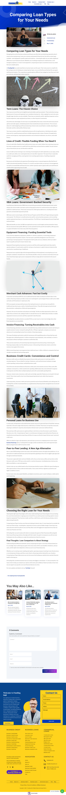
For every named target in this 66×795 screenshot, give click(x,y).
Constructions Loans (48, 745)
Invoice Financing (29, 745)
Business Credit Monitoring (13, 742)
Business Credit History (12, 747)
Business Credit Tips (11, 749)
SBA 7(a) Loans (47, 738)
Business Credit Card (30, 747)
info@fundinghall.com (52, 763)
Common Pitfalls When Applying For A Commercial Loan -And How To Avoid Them (33, 603)
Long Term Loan (29, 735)
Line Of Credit (28, 737)
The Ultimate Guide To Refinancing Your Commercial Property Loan (51, 603)
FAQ (45, 3)
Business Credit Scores (12, 737)
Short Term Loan (29, 733)
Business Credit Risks (11, 744)
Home (29, 2)
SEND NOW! (51, 721)
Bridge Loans (47, 742)
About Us (34, 2)
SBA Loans (27, 740)
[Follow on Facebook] (8, 767)
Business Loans (50, 2)
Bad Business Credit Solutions (14, 745)
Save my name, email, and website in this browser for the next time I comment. (27, 667)
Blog (48, 3)
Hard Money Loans (48, 743)
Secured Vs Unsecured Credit (14, 738)
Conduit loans (47, 747)
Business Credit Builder (12, 733)
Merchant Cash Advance (31, 738)
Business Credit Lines (11, 740)
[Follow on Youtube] (13, 767)
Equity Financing (47, 749)
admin (54, 34)
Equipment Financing (30, 744)
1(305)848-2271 (50, 760)
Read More (8, 723)
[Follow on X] (10, 767)
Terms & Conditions (31, 785)
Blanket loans (47, 752)
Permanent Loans (48, 736)
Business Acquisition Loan (31, 749)
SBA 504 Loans (47, 740)
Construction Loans (48, 735)
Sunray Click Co (43, 788)
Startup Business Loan (30, 742)
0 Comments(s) (50, 40)
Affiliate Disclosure (41, 785)
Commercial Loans (38, 3)
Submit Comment (49, 670)
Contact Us (27, 772)
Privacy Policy (23, 785)
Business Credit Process (12, 735)
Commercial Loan (51, 38)
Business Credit (42, 2)
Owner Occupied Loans (49, 750)
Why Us (27, 764)
